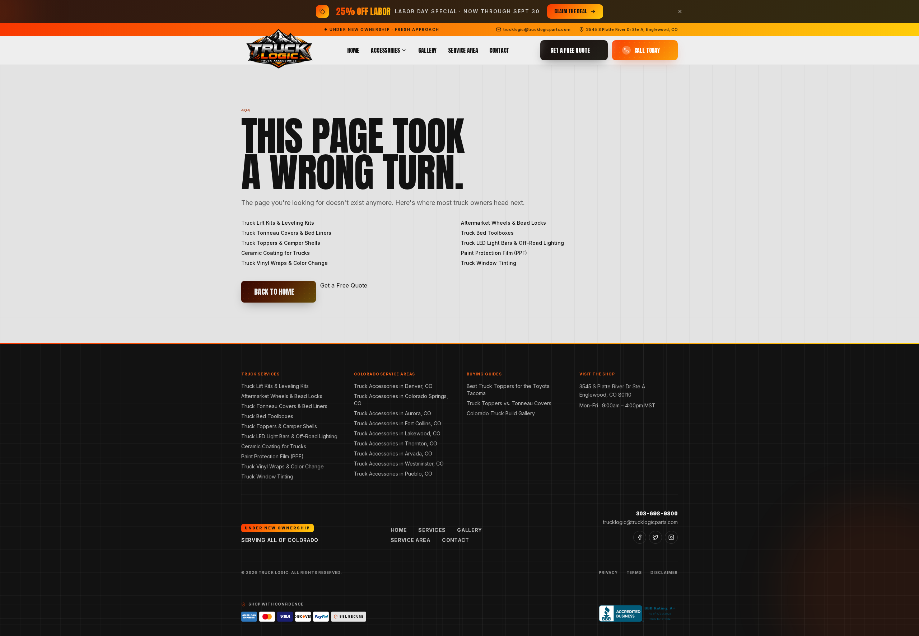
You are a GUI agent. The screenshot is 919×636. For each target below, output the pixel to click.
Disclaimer (664, 572)
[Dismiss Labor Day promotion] (680, 11)
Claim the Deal (570, 11)
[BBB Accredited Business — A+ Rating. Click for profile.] (638, 613)
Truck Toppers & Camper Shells (280, 243)
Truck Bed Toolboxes (487, 233)
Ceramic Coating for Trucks (275, 253)
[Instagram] (671, 537)
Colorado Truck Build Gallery (501, 413)
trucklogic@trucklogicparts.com (640, 522)
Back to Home (274, 291)
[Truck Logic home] (278, 50)
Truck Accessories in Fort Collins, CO (397, 423)
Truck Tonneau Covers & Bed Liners (286, 233)
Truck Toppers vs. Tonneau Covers (509, 403)
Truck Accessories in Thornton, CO (395, 443)
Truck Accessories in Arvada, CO (393, 453)
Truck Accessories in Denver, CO (393, 386)
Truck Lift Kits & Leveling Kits (277, 223)
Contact (499, 50)
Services (431, 530)
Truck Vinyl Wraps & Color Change (284, 263)
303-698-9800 (657, 513)
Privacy (608, 572)
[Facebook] (639, 537)
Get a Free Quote (343, 285)
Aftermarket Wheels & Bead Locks (503, 223)
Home (353, 50)
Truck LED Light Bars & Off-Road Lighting (512, 243)
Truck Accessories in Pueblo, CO (393, 474)
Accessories (385, 50)
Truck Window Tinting (488, 263)
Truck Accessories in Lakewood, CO (397, 433)
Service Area (463, 50)
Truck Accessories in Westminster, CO (399, 463)
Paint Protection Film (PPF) (494, 253)
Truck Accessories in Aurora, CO (392, 413)
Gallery (427, 50)
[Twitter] (655, 537)
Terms (634, 572)
